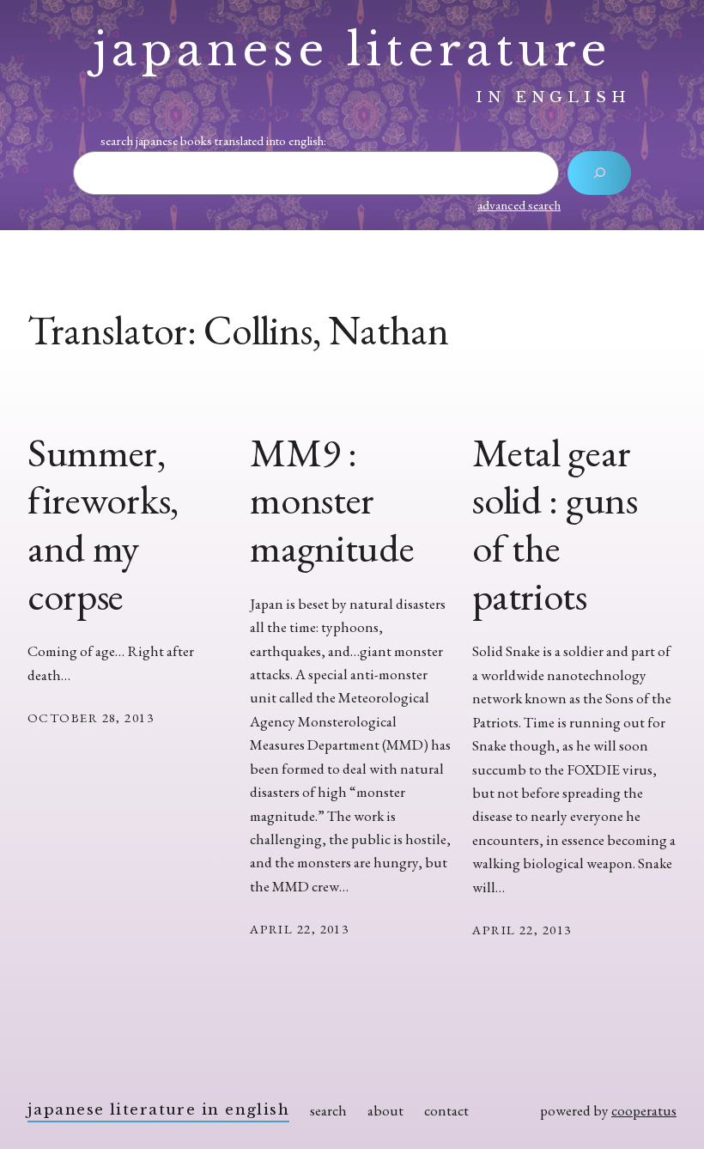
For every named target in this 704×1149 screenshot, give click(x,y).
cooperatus (644, 1110)
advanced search (519, 205)
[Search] (599, 173)
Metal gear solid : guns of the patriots (554, 524)
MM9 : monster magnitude (332, 500)
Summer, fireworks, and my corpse (103, 524)
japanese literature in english (158, 1109)
